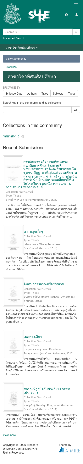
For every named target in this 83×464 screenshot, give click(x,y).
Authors (32, 93)
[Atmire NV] (69, 449)
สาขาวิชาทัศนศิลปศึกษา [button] (21, 47)
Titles (45, 93)
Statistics (11, 67)
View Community (16, 59)
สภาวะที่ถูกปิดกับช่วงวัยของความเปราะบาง (47, 390)
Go (76, 110)
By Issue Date (13, 93)
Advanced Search (14, 38)
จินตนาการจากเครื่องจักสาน (44, 283)
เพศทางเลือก (33, 336)
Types (71, 93)
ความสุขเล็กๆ (33, 231)
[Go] (76, 32)
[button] (66, 14)
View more (9, 435)
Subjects (58, 93)
